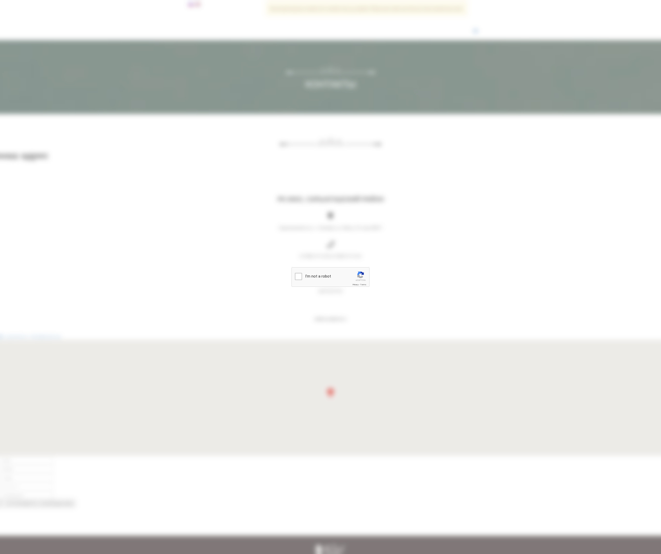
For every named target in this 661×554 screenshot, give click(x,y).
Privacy (355, 284)
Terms (363, 284)
